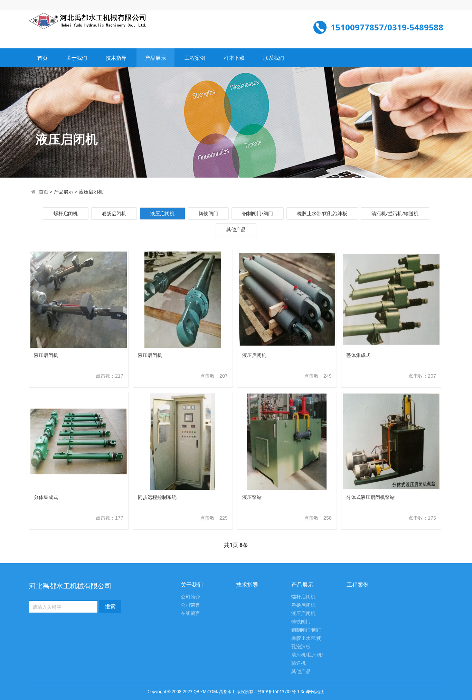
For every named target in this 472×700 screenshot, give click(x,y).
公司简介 (190, 596)
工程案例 (195, 57)
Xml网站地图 (312, 691)
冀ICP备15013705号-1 (278, 691)
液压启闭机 (91, 191)
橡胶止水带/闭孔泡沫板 (322, 213)
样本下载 (234, 57)
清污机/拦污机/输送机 (394, 213)
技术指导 (116, 57)
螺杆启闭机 (66, 213)
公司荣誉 (190, 605)
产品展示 (155, 57)
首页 (42, 57)
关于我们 (76, 57)
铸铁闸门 (208, 213)
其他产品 (236, 229)
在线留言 (190, 613)
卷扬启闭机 (114, 213)
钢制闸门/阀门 (257, 213)
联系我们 (273, 57)
